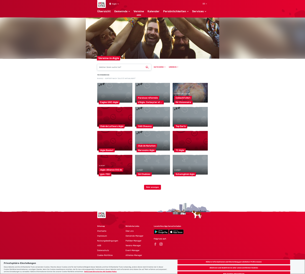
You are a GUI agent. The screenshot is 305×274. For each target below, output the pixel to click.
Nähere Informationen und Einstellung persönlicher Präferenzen (234, 262)
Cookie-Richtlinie (105, 255)
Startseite (101, 231)
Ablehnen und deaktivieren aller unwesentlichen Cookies (234, 268)
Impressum (102, 236)
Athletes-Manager (134, 255)
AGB (99, 245)
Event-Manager (133, 250)
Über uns (130, 231)
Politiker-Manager (133, 241)
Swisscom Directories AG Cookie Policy (100, 271)
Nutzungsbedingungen (107, 241)
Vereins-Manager (133, 245)
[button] (114, 4)
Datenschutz (103, 250)
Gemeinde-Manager (134, 236)
